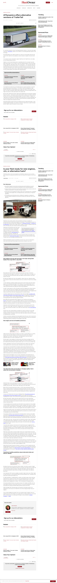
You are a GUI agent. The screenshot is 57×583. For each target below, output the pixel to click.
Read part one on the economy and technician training (28, 234)
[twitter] (19, 23)
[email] (22, 23)
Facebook (5, 510)
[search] (5, 2)
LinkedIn (30, 509)
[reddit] (21, 23)
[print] (35, 23)
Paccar (4, 306)
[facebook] (16, 23)
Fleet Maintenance (14, 235)
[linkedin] (18, 23)
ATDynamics (10, 51)
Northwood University (26, 226)
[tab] (5, 153)
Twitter (9, 510)
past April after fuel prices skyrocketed (16, 427)
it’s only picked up (32, 313)
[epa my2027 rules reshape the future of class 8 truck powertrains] (24, 373)
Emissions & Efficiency (6, 12)
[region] (19, 155)
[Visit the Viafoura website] (34, 157)
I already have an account (19, 163)
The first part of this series (14, 239)
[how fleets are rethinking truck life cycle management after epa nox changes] (7, 373)
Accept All (53, 581)
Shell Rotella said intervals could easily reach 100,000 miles (16, 366)
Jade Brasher (5, 181)
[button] (4, 2)
